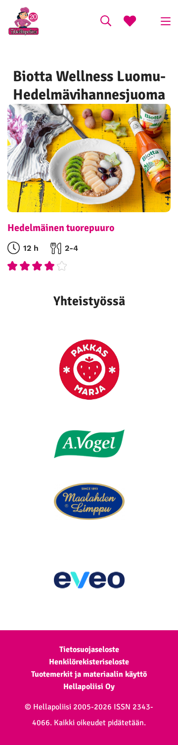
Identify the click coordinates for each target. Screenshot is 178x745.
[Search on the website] (105, 22)
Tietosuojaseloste (89, 649)
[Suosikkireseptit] (130, 22)
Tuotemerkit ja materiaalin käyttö (89, 674)
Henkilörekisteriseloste (89, 662)
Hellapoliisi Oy (89, 687)
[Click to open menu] (166, 21)
